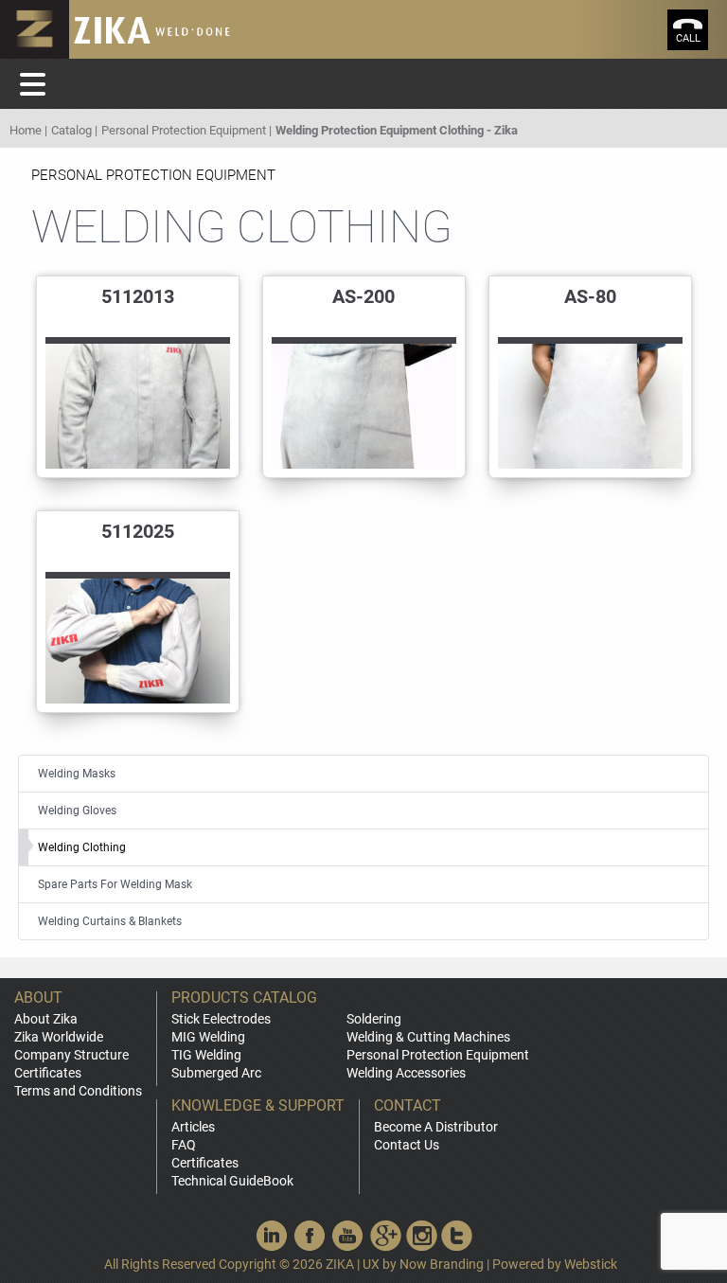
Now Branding (441, 1264)
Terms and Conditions (78, 1090)
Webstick (590, 1264)
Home (25, 130)
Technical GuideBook (232, 1180)
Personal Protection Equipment (183, 130)
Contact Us (406, 1144)
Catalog (71, 130)
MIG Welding (208, 1036)
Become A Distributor (436, 1126)
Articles (193, 1126)
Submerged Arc (216, 1072)
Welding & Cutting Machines (428, 1036)
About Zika (46, 1018)
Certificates (47, 1072)
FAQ (183, 1144)
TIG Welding (206, 1054)
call (688, 38)
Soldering (373, 1018)
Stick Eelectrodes (221, 1018)
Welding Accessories (406, 1072)
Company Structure (71, 1054)
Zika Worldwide (58, 1036)
